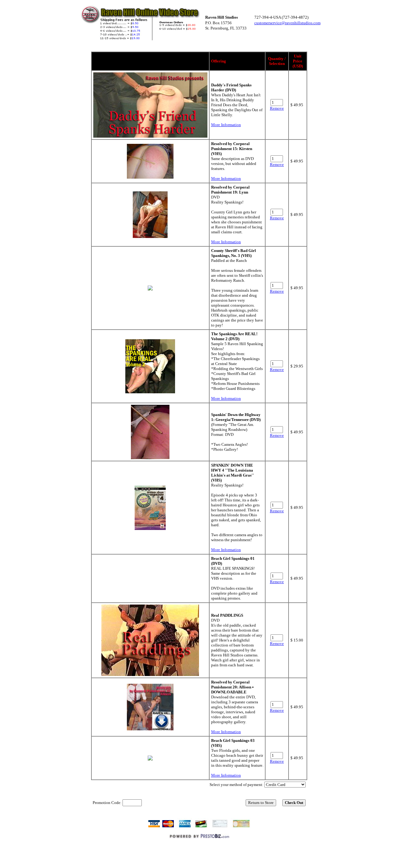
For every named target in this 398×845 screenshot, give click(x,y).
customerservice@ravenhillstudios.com (287, 23)
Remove (277, 108)
